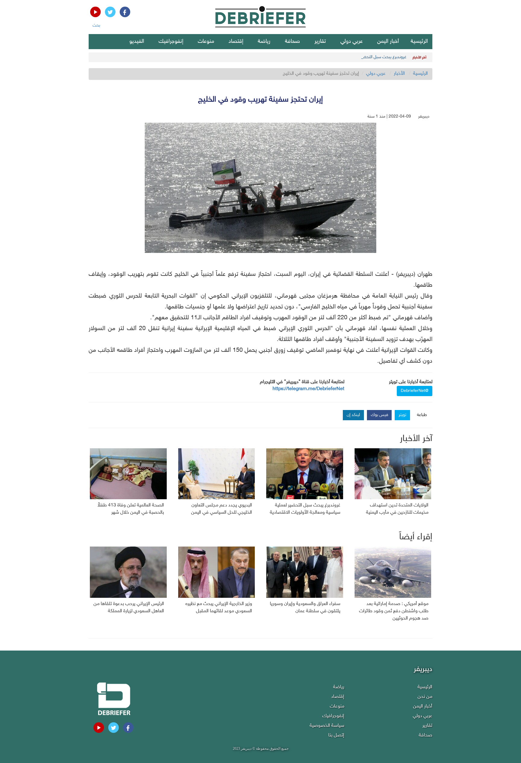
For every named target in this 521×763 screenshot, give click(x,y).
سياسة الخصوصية (327, 726)
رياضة (264, 41)
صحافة (292, 41)
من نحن (425, 697)
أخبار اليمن (388, 41)
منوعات (206, 41)
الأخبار (399, 74)
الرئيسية (419, 41)
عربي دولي (351, 41)
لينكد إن (353, 415)
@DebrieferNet (414, 390)
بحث (96, 25)
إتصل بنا (336, 735)
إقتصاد (236, 41)
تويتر (402, 415)
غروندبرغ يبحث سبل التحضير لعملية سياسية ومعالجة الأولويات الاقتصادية (345, 57)
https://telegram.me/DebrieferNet (308, 389)
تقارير (320, 41)
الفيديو (136, 41)
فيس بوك (379, 415)
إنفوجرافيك (171, 41)
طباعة (422, 415)
